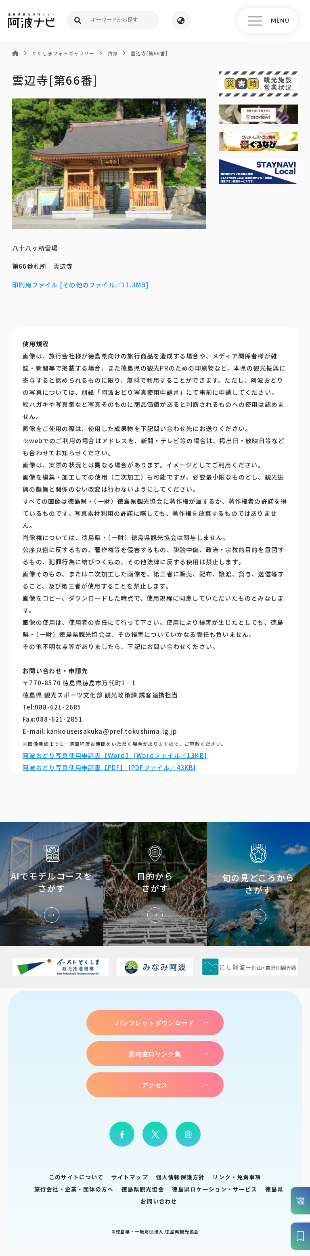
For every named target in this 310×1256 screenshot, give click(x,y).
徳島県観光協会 (142, 1189)
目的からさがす (155, 884)
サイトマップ (129, 1177)
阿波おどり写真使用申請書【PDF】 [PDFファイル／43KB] (109, 767)
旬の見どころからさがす (258, 884)
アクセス (155, 1085)
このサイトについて (76, 1177)
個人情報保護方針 (180, 1177)
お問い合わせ (158, 1201)
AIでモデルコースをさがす (51, 884)
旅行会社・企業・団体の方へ (73, 1189)
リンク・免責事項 (236, 1177)
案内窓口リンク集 (155, 1053)
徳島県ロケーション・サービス (214, 1189)
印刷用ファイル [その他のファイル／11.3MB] (80, 284)
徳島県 (274, 1189)
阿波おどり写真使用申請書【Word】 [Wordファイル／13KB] (115, 755)
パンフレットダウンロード (155, 1022)
